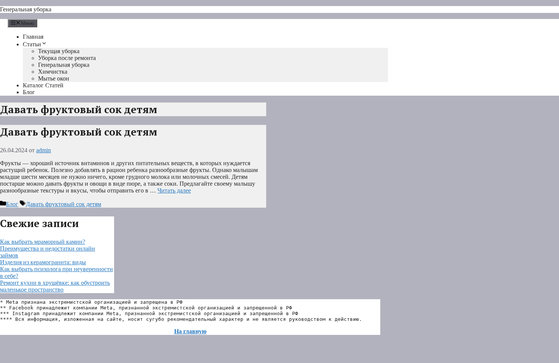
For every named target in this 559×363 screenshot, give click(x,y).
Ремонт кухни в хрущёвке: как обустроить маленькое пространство (55, 286)
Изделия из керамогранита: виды (43, 262)
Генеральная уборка (25, 9)
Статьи (32, 44)
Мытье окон (53, 78)
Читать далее (174, 190)
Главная (33, 36)
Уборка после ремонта (67, 58)
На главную (190, 331)
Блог (29, 92)
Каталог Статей (43, 85)
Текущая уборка (58, 51)
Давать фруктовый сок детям (78, 132)
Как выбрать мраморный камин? (42, 241)
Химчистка (52, 71)
